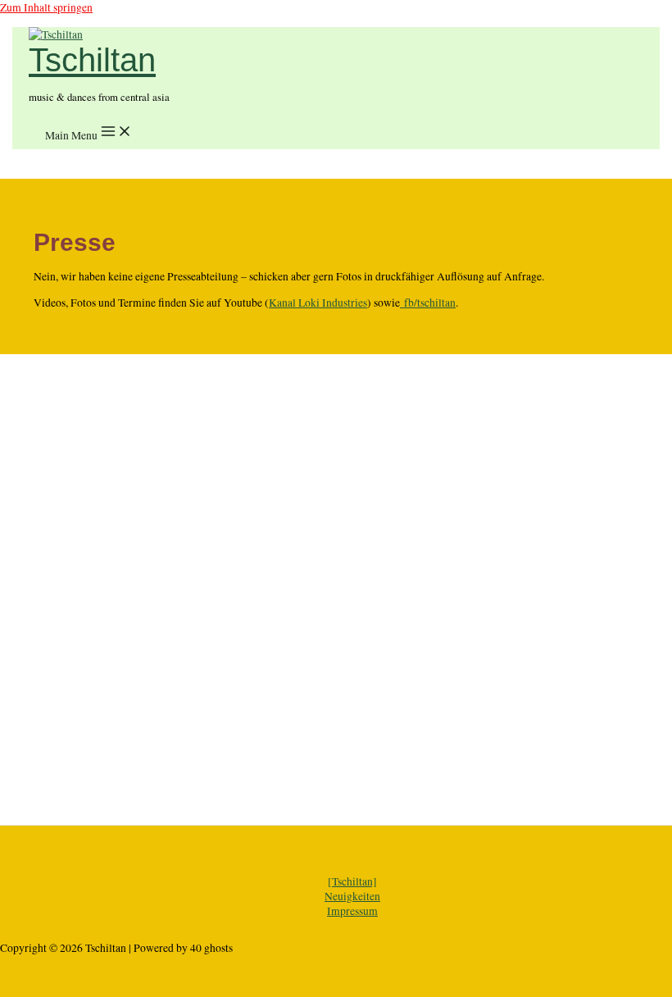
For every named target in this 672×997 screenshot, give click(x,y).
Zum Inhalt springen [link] (46, 7)
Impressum (352, 911)
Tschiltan (92, 60)
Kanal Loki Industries (318, 302)
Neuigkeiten (352, 896)
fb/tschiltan (428, 302)
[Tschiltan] (352, 881)
